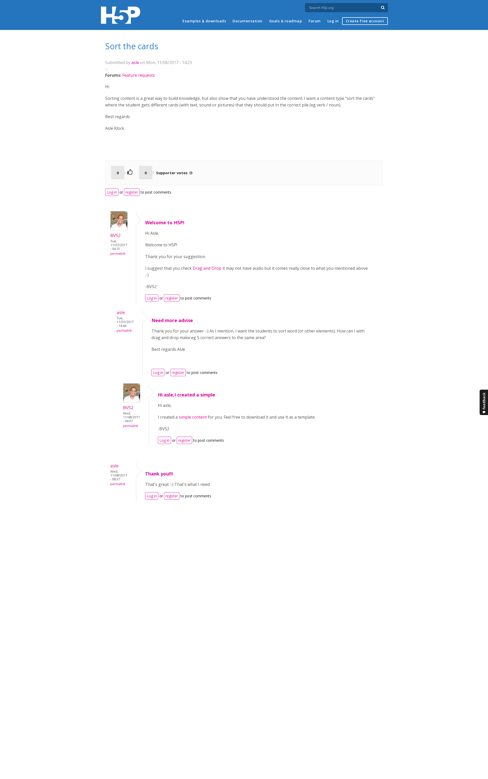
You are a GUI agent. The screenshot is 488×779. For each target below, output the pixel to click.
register (132, 192)
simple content (193, 417)
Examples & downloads (204, 21)
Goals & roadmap (285, 21)
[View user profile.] (119, 229)
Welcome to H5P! (164, 222)
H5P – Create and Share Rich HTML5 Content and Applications (120, 15)
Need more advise (172, 320)
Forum (315, 21)
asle (135, 62)
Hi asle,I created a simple (186, 395)
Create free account (365, 21)
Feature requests (138, 75)
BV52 (115, 235)
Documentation (248, 21)
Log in (333, 21)
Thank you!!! (159, 474)
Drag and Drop (207, 268)
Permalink (117, 253)
